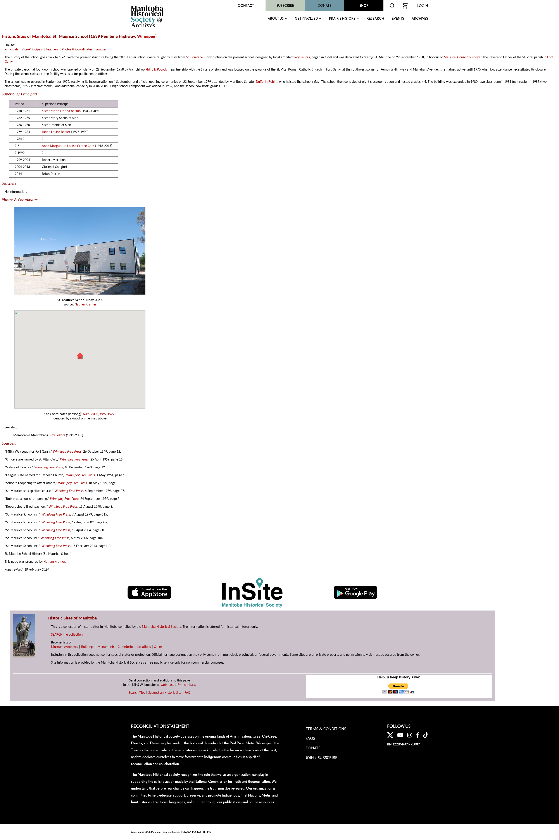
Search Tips (137, 693)
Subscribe (285, 5)
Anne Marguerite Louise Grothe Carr (68, 146)
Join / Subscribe (321, 758)
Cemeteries (126, 647)
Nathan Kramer (86, 304)
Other (158, 647)
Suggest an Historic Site (164, 693)
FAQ (187, 693)
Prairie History (342, 19)
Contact (246, 5)
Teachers (52, 49)
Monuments (105, 647)
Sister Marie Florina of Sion (61, 111)
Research (375, 19)
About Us (276, 19)
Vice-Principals (32, 49)
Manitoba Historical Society (161, 627)
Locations (144, 647)
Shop (363, 5)
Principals (11, 49)
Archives (420, 19)
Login (422, 6)
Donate (324, 5)
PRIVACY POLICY (191, 831)
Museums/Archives (64, 647)
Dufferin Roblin (266, 82)
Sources (101, 49)
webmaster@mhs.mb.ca (178, 685)
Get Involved (306, 19)
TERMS (207, 831)
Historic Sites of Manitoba (26, 36)
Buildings (87, 647)
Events (398, 19)
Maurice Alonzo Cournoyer (462, 57)
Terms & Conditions (326, 729)
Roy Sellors (302, 57)
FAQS (310, 739)
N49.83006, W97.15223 (99, 414)
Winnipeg (146, 36)
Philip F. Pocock (156, 69)
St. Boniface (194, 57)
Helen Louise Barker (56, 132)
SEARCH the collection (67, 634)
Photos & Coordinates (77, 49)
